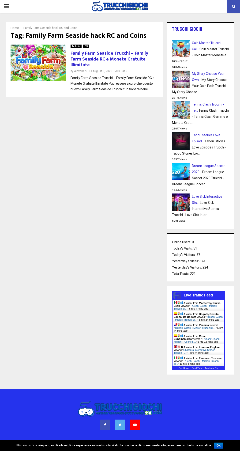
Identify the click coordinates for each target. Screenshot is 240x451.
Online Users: (182, 242)
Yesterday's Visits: (185, 261)
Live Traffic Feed (198, 295)
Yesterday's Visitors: (187, 267)
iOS (86, 46)
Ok (219, 445)
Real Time (197, 368)
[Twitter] (120, 425)
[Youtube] (135, 425)
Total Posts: (181, 274)
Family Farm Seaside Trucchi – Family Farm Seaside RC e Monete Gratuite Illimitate (109, 59)
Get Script (184, 368)
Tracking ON (211, 368)
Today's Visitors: (184, 255)
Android (76, 46)
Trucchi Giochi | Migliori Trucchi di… (195, 327)
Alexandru (80, 71)
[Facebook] (105, 425)
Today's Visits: (182, 248)
